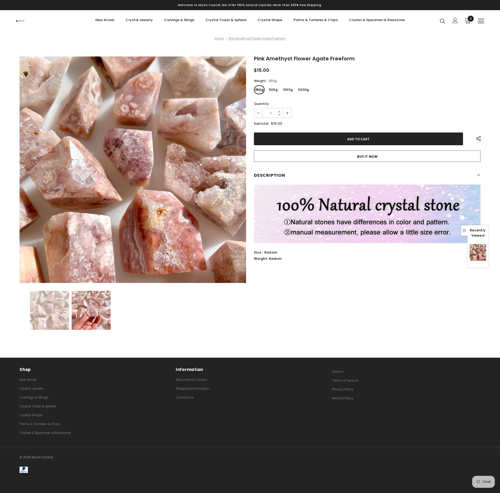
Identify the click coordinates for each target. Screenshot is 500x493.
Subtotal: (261, 123)
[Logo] (46, 21)
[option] (133, 169)
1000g (288, 89)
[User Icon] (455, 20)
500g (273, 89)
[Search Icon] (442, 20)
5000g (303, 89)
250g (259, 89)
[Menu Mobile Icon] (481, 21)
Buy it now (367, 156)
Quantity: (262, 104)
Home (219, 38)
